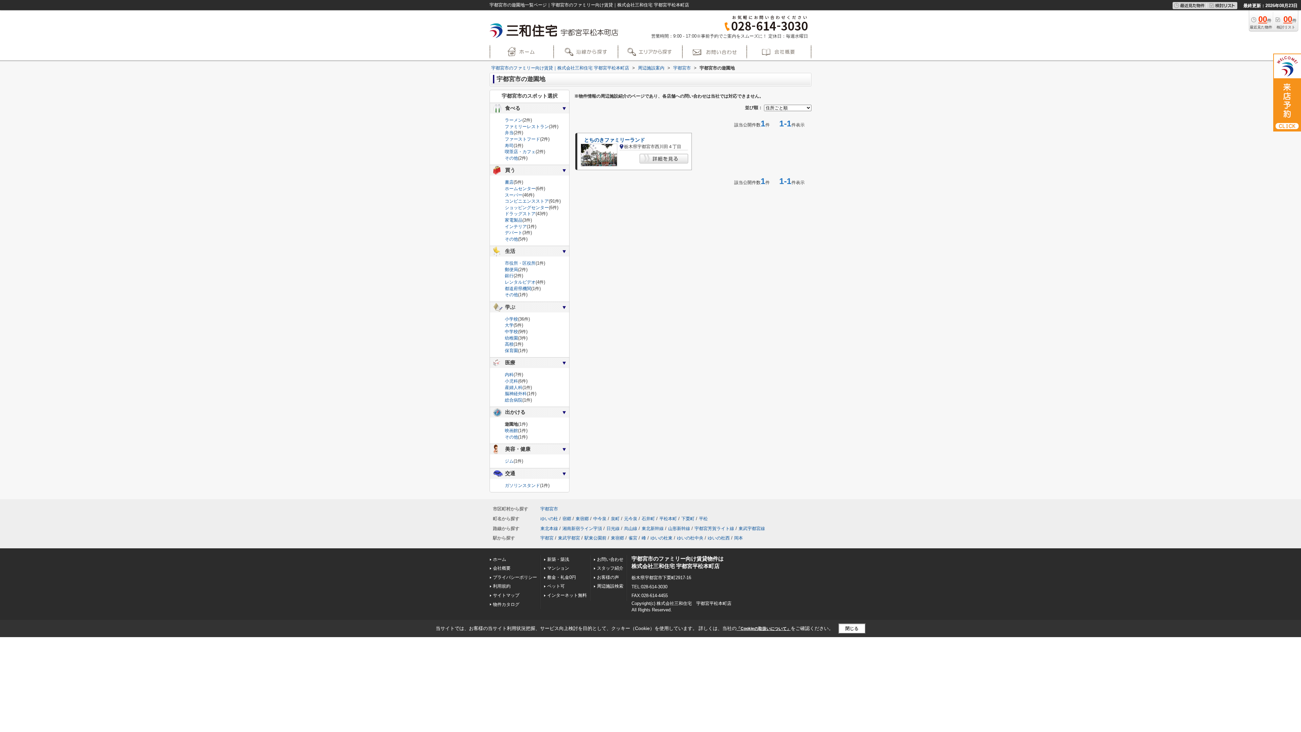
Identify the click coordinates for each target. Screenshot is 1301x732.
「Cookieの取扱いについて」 (764, 628)
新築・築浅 (558, 559)
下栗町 (688, 518)
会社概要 (502, 568)
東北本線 (549, 528)
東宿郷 (582, 518)
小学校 (511, 319)
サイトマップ (506, 595)
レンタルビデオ (520, 282)
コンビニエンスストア (527, 201)
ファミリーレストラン (527, 126)
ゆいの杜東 (661, 538)
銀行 (509, 275)
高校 (509, 344)
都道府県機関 (518, 288)
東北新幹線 (653, 528)
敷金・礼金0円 (561, 577)
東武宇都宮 (569, 538)
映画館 (511, 430)
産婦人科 (513, 387)
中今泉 (599, 518)
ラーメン (513, 120)
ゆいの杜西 (719, 538)
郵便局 (511, 269)
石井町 (648, 518)
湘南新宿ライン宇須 (582, 528)
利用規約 (502, 586)
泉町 (615, 518)
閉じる (852, 628)
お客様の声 (608, 577)
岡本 (738, 538)
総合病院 (513, 400)
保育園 (511, 350)
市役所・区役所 (520, 263)
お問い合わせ (610, 559)
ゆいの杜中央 (690, 538)
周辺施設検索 (610, 586)
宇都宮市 (549, 508)
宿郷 (566, 518)
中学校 (511, 331)
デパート (513, 232)
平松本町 (668, 518)
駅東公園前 (595, 538)
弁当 (509, 132)
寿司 (509, 145)
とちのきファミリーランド (614, 140)
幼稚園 (511, 338)
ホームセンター (520, 188)
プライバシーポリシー (515, 577)
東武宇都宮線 (752, 528)
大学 (509, 325)
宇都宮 (547, 538)
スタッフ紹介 (610, 568)
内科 (509, 374)
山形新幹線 (679, 528)
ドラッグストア (520, 213)
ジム (509, 461)
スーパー (513, 195)
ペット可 (556, 586)
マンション (558, 568)
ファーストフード (522, 139)
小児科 (511, 381)
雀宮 (632, 538)
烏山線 (630, 528)
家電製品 (513, 220)
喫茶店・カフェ (520, 151)
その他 (511, 158)
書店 (509, 182)
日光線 (613, 528)
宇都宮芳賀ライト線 (714, 528)
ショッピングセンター (527, 207)
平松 (703, 518)
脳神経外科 (516, 393)
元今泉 (630, 518)
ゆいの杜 (549, 518)
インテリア (516, 226)
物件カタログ (506, 604)
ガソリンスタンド (522, 485)
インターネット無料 (567, 595)
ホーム (499, 559)
